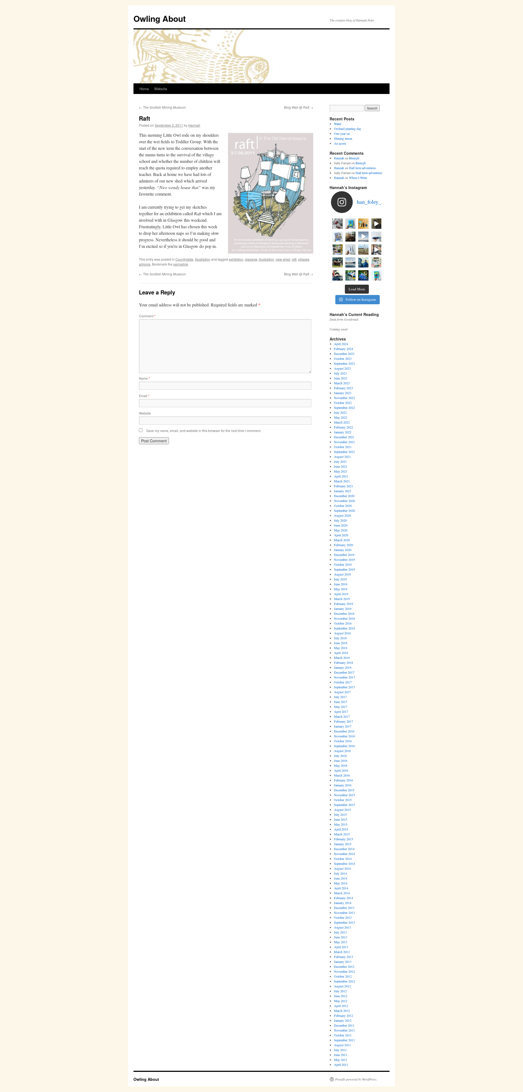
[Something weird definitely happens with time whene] (376, 275)
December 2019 (344, 554)
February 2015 (343, 839)
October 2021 (343, 447)
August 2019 (342, 574)
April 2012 (341, 1005)
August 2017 (342, 692)
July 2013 (340, 932)
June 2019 (340, 584)
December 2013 (344, 907)
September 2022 (344, 407)
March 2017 (342, 716)
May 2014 (340, 883)
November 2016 (344, 736)
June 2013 (340, 937)
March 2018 (342, 657)
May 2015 (340, 824)
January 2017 (342, 726)
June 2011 (340, 1055)
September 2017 (344, 687)
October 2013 (343, 917)
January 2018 (342, 667)
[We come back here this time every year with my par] (363, 237)
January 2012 (342, 1020)
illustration (266, 259)
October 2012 (343, 976)
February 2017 (343, 721)
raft (294, 259)
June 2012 (340, 996)
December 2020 (344, 496)
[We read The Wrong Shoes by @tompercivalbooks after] (350, 223)
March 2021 (342, 481)
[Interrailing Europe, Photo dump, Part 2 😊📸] (363, 262)
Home (144, 88)
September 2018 (344, 628)
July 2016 (340, 755)
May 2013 (340, 942)
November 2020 (344, 500)
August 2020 (342, 515)
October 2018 (343, 623)
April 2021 (341, 476)
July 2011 (340, 1050)
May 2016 (340, 765)
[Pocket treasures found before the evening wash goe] (363, 223)
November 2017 (344, 677)
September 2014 (344, 863)
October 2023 (343, 358)
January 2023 (342, 393)
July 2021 (340, 461)
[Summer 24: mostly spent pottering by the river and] (350, 275)
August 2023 (342, 368)
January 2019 (342, 608)
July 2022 (340, 412)
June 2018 (340, 643)
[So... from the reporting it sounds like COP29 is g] (337, 237)
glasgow (251, 259)
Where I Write (358, 177)
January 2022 (342, 432)
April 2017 (341, 711)
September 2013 (344, 922)
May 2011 (340, 1059)
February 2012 (343, 1015)
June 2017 (340, 701)
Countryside (184, 259)
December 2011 (344, 1025)
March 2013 (342, 952)
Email (144, 395)
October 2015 (343, 800)
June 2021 (340, 466)
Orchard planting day (347, 128)
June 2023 (340, 378)
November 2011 (344, 1030)
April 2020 (341, 535)
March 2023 (342, 383)
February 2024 (343, 348)
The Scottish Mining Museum (162, 107)
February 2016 (343, 780)
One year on (342, 133)
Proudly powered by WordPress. (356, 1079)
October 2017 (343, 682)
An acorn (340, 143)
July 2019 (340, 579)
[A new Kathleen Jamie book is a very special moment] (350, 249)
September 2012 (344, 981)
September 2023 (344, 363)
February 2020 (343, 545)
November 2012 (344, 971)
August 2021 (342, 456)
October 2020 (343, 505)
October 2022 (343, 402)
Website (160, 88)
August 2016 (342, 751)
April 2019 (341, 594)
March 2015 (342, 834)
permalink (180, 264)
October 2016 (343, 741)
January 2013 (342, 961)
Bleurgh (354, 158)
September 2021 (344, 451)
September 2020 (344, 510)
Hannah (194, 125)
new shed (283, 259)
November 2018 (344, 618)
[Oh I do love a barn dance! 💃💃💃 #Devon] (363, 275)
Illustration (202, 259)
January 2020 (342, 549)
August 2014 (342, 868)
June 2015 (340, 819)
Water (337, 123)
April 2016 (341, 770)
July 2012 (340, 991)
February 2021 (343, 486)
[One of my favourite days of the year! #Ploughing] (363, 249)
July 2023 (340, 373)
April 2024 (341, 344)
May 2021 (340, 471)
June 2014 (340, 878)
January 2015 (342, 844)
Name (144, 378)
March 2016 (342, 775)
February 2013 (343, 956)
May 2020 (340, 530)
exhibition (236, 259)
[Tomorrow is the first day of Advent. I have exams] (337, 223)
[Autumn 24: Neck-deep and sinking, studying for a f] (350, 237)
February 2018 (343, 662)
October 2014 (343, 858)
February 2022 (343, 427)
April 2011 (341, 1064)
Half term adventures (362, 168)
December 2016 (344, 731)
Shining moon (343, 138)
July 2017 (340, 697)
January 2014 (342, 903)
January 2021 (342, 491)
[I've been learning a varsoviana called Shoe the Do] (376, 249)
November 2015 (344, 795)
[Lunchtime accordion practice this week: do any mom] (376, 223)
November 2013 (344, 912)
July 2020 (340, 520)
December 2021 (344, 437)
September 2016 (344, 746)
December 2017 (344, 672)
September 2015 (344, 804)
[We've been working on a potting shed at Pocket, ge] (337, 249)
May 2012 (340, 1001)
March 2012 (342, 1010)
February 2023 (343, 388)
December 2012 (344, 966)
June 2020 (340, 525)
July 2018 (340, 638)
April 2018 (341, 652)
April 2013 (341, 947)
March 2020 (342, 540)
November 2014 (344, 853)
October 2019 (343, 564)
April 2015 (341, 829)
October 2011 (343, 1035)
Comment (147, 316)
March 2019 (342, 599)
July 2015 (340, 814)
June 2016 (340, 760)
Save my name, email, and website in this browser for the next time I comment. (203, 430)
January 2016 (342, 785)
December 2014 (344, 849)
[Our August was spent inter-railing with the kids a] (337, 275)
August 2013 (342, 927)
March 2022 (342, 422)
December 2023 (344, 353)
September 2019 (344, 569)
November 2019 (344, 559)
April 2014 (341, 888)
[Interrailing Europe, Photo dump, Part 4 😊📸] (337, 262)
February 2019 (343, 603)
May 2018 (340, 648)
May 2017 (340, 706)
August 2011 (342, 1045)
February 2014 (343, 898)
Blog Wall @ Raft (298, 107)
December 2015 (344, 790)
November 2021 (344, 442)
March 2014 (342, 893)
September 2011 (344, 1040)
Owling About (159, 18)
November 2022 (344, 398)
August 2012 (342, 986)
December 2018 (344, 613)
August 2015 (342, 809)
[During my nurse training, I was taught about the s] (376, 237)
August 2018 (342, 633)
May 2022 (340, 417)
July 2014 (340, 873)
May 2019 (340, 589)
